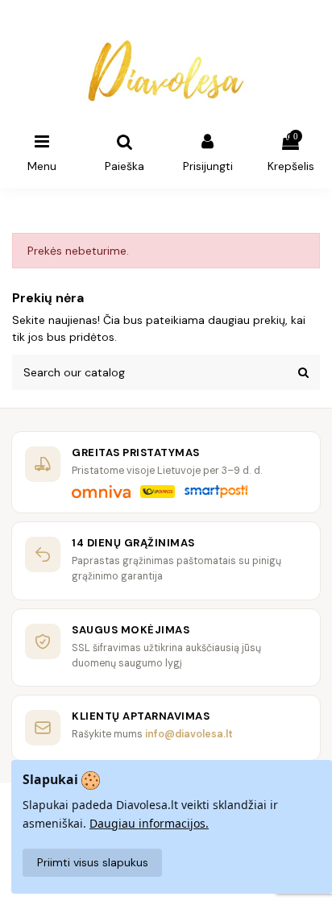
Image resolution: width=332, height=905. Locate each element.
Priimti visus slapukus (92, 862)
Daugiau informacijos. (149, 823)
